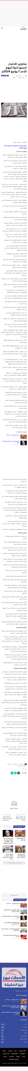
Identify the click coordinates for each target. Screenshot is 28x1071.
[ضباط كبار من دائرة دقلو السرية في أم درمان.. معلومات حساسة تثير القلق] (23, 443)
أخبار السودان (21, 764)
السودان (8, 764)
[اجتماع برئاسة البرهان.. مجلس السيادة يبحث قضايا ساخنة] (8, 849)
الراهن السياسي (14, 764)
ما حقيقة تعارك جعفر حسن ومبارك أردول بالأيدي (7, 818)
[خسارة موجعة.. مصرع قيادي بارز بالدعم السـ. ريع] (20, 849)
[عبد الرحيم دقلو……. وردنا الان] (23, 436)
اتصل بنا (11, 1056)
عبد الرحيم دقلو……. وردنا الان (12, 435)
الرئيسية (21, 1051)
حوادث (25, 1033)
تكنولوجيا (22, 1053)
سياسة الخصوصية (14, 1059)
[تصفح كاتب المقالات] (14, 803)
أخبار (7, 75)
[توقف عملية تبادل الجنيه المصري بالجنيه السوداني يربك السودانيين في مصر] (23, 911)
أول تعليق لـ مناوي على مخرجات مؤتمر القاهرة (20, 818)
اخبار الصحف (4, 75)
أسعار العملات (23, 1039)
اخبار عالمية (24, 1030)
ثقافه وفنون (14, 1053)
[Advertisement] (14, 13)
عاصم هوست (4, 1063)
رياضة (4, 1051)
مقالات (25, 1042)
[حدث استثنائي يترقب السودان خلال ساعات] (23, 937)
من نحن (5, 1056)
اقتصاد (25, 1027)
